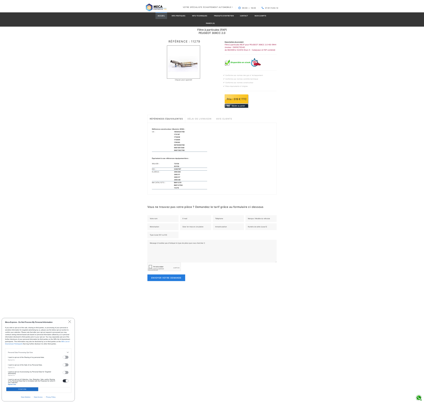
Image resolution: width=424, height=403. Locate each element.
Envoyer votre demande (166, 278)
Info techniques (199, 16)
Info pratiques (178, 16)
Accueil (161, 16)
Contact (244, 16)
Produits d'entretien (224, 16)
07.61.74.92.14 (271, 8)
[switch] (65, 357)
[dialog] (38, 359)
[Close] (70, 322)
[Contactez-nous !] (418, 397)
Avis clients (224, 119)
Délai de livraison (199, 119)
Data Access (38, 397)
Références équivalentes (166, 119)
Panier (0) (210, 23)
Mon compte (260, 16)
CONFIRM (22, 389)
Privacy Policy (51, 397)
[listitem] (38, 352)
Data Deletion (25, 397)
